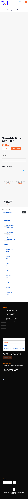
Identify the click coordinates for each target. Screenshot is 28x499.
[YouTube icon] (14, 495)
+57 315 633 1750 (9, 324)
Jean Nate (8, 275)
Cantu (7, 265)
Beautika (8, 256)
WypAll (7, 254)
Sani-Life (8, 272)
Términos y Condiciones (17, 353)
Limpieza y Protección (10, 239)
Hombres (8, 290)
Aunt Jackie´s (9, 280)
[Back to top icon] (14, 489)
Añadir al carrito (16, 148)
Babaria (8, 258)
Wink (7, 277)
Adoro (7, 263)
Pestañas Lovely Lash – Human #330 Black (20, 181)
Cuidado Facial (9, 227)
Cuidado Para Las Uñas (11, 230)
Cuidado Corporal (10, 225)
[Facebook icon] (13, 495)
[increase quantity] (9, 148)
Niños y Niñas (9, 292)
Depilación (8, 237)
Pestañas (8, 234)
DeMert (7, 270)
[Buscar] (24, 212)
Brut (7, 268)
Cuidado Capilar (13, 152)
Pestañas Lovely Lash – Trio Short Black (7, 181)
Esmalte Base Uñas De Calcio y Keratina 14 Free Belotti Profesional (8, 201)
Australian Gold (9, 249)
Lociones (8, 241)
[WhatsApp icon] (11, 495)
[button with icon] (4, 482)
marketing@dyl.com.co (11, 330)
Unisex (7, 294)
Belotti (8, 152)
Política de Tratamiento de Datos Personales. (12, 354)
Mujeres (8, 287)
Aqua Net (8, 261)
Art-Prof (8, 282)
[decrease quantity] (3, 148)
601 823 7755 (8, 327)
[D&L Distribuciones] (5, 4)
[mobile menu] (26, 2)
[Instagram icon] (16, 495)
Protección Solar (9, 232)
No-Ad (7, 247)
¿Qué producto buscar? (7, 209)
